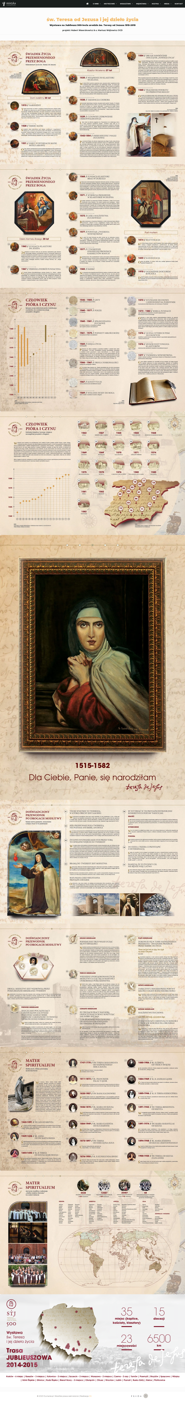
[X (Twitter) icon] (134, 1396)
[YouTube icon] (136, 1396)
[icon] (140, 1396)
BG (90, 1396)
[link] (92, 102)
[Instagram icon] (138, 1396)
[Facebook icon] (131, 1396)
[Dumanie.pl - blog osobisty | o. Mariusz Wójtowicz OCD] (9, 4)
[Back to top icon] (145, 1396)
